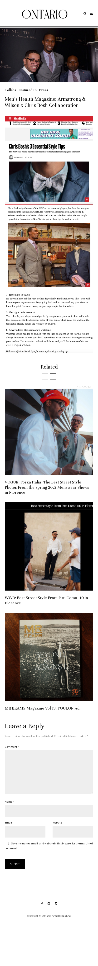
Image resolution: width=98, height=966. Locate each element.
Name (9, 801)
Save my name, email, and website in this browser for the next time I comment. (49, 846)
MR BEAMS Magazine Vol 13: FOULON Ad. (42, 708)
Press (43, 90)
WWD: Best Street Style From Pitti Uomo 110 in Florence (46, 600)
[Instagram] (48, 903)
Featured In (28, 90)
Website (57, 822)
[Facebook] (42, 903)
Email (9, 822)
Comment (12, 746)
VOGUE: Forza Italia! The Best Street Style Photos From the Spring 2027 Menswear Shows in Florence (47, 487)
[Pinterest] (55, 903)
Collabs (10, 90)
